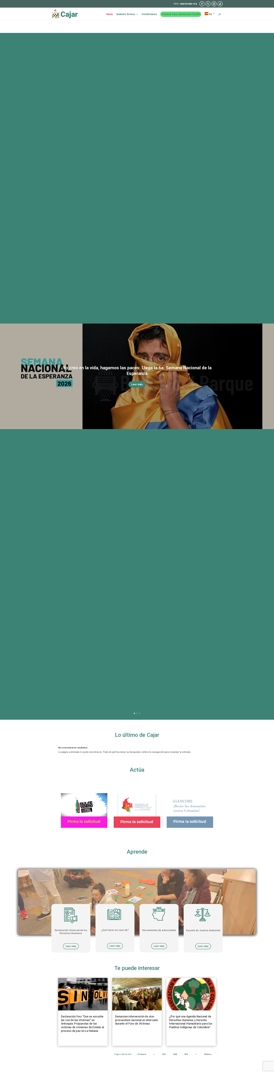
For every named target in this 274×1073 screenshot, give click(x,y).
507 (164, 1054)
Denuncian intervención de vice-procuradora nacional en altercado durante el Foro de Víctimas (136, 1020)
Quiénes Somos (125, 14)
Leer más (137, 384)
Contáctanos (149, 14)
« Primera (141, 1054)
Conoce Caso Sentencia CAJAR (181, 14)
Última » (208, 1054)
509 (186, 1054)
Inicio (109, 14)
